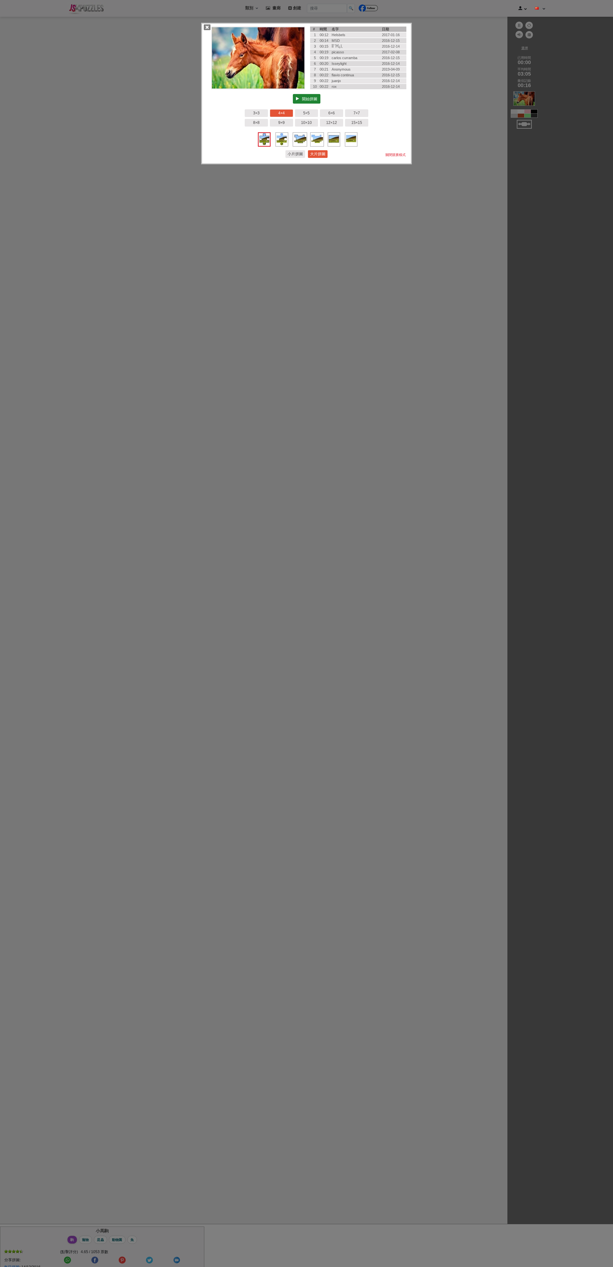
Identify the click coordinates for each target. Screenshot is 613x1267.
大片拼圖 (317, 154)
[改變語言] (540, 8)
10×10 (306, 123)
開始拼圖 (308, 99)
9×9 (281, 123)
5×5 (306, 113)
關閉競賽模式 (396, 155)
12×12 (331, 123)
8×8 (256, 123)
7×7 (356, 113)
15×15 (356, 123)
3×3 (256, 113)
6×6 (331, 113)
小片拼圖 (295, 154)
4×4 (281, 113)
